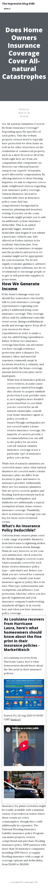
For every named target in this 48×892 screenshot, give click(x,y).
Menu (6, 9)
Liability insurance (13, 833)
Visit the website (27, 135)
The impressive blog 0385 (18, 3)
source (15, 719)
